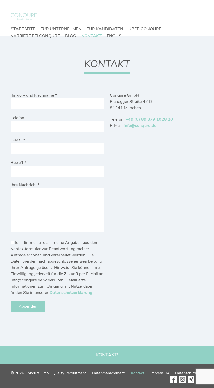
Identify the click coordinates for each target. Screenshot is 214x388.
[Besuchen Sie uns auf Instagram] (182, 379)
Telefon (17, 118)
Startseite (23, 29)
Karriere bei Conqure (35, 36)
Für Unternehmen (60, 29)
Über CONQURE (144, 29)
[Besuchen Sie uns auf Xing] (191, 379)
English (115, 36)
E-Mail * (18, 140)
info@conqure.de (140, 125)
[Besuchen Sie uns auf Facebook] (173, 379)
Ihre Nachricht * (25, 185)
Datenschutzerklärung (71, 292)
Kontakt (91, 36)
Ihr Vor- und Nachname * (34, 95)
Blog (70, 36)
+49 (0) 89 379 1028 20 (149, 119)
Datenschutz (186, 373)
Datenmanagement (108, 373)
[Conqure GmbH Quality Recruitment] (24, 16)
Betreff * (18, 162)
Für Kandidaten (105, 29)
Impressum (159, 373)
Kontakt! (107, 355)
